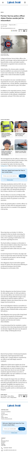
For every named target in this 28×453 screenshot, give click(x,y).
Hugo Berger (4, 24)
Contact (3, 413)
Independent (4, 166)
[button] (3, 2)
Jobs (2, 416)
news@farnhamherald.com (10, 450)
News (2, 12)
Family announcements (6, 419)
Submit (22, 176)
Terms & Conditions (6, 411)
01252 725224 (8, 447)
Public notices (4, 417)
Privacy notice (10, 179)
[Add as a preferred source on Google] (14, 31)
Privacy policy (4, 414)
